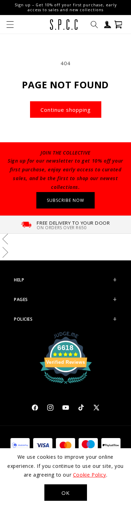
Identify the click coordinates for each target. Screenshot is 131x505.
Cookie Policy (89, 474)
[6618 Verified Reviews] (66, 384)
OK (65, 492)
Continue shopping (66, 109)
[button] (10, 24)
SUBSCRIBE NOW (65, 200)
